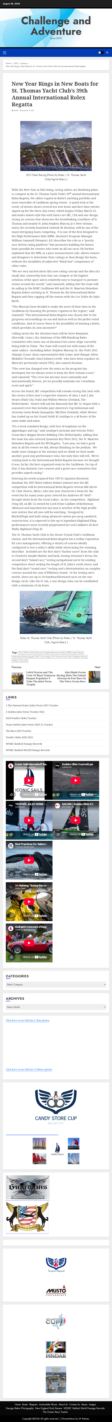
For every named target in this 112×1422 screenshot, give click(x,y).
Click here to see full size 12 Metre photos (29, 1069)
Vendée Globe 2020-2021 (19, 737)
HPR (68, 652)
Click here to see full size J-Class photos (27, 1020)
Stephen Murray (80, 656)
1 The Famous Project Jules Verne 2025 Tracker (32, 705)
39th (26, 652)
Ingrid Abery (78, 652)
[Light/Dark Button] (101, 52)
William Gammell (20, 660)
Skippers (33, 1404)
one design (46, 656)
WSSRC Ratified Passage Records (24, 743)
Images (92, 1404)
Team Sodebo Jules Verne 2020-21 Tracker (29, 724)
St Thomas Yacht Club (62, 656)
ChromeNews (68, 1418)
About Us (63, 1404)
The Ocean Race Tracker (55, 1412)
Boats (25, 1404)
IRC (37, 656)
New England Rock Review (48, 1408)
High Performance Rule (55, 652)
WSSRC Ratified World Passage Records (28, 750)
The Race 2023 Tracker (18, 731)
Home (18, 1404)
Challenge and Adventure (56, 26)
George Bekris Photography (20, 1408)
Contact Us (74, 1404)
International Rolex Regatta (23, 656)
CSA (32, 652)
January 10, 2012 (28, 111)
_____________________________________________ (32, 1133)
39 (20, 652)
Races (84, 1404)
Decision (39, 652)
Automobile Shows (48, 1404)
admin (16, 111)
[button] (4, 52)
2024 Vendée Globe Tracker (21, 718)
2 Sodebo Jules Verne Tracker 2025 (25, 711)
